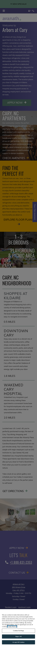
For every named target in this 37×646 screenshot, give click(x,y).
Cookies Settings (18, 630)
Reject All (18, 636)
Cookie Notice (12, 626)
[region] (18, 627)
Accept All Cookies (18, 642)
